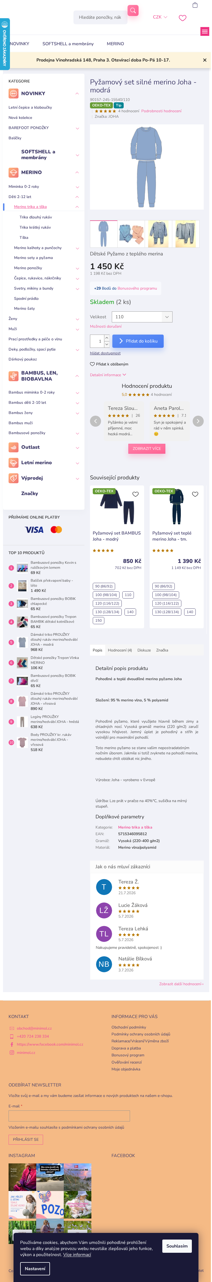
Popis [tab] (97, 650)
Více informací (77, 1255)
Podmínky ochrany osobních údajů (141, 1034)
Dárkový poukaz (23, 359)
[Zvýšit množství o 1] (107, 338)
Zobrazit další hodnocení (180, 984)
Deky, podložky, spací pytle (32, 349)
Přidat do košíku (142, 341)
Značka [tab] (162, 650)
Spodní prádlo (26, 298)
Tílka (24, 237)
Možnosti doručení (105, 326)
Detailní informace (105, 375)
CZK (157, 17)
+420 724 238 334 (33, 1036)
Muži (13, 329)
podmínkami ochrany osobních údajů (93, 1127)
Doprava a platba (126, 1048)
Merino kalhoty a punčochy (38, 247)
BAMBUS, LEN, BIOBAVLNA (39, 376)
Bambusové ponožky (27, 433)
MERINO (31, 172)
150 (98, 620)
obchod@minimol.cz (34, 1028)
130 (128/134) (107, 612)
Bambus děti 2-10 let (27, 402)
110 (128, 594)
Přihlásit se (26, 1139)
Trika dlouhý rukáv (36, 217)
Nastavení (35, 1269)
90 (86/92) (104, 586)
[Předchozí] (95, 421)
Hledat (133, 10)
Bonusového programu (137, 288)
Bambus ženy (21, 412)
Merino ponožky (28, 268)
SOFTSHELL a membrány (38, 154)
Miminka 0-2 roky (24, 186)
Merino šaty (24, 308)
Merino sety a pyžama (33, 257)
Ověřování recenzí (127, 1062)
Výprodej (32, 478)
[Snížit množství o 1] (107, 344)
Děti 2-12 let (20, 196)
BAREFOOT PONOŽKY (29, 127)
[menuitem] (19, 44)
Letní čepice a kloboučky (30, 107)
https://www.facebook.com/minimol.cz (50, 1044)
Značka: (107, 116)
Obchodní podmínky (129, 1027)
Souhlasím (177, 1246)
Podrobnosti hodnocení (161, 111)
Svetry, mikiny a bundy (33, 288)
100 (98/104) (106, 594)
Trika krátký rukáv (35, 227)
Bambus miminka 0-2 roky (32, 392)
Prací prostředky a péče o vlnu (35, 339)
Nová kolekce (20, 117)
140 (130, 612)
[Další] (198, 421)
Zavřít (118, 466)
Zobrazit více (147, 448)
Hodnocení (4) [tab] (120, 650)
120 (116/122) (107, 603)
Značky (29, 493)
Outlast (30, 447)
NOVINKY (33, 93)
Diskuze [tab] (144, 650)
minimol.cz (26, 1052)
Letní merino (36, 462)
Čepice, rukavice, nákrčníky (37, 278)
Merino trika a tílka (30, 206)
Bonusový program (128, 1055)
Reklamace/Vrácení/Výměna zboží (140, 1041)
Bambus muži (21, 423)
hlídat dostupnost (105, 353)
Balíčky (15, 138)
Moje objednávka (126, 1069)
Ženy (13, 318)
